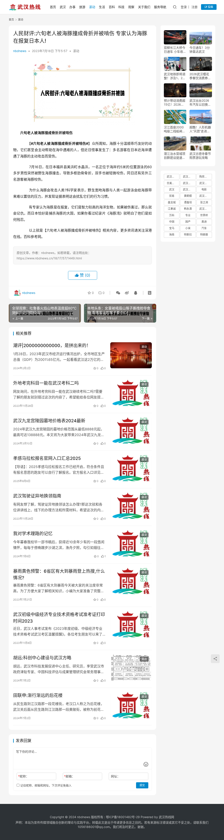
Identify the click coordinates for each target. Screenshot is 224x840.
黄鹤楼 (188, 195)
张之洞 (204, 202)
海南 (171, 234)
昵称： (23, 776)
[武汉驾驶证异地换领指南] (131, 506)
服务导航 (160, 7)
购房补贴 (204, 176)
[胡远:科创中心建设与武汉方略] (131, 668)
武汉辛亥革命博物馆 (205, 195)
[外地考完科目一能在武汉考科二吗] (131, 393)
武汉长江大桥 (205, 183)
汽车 (204, 228)
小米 (188, 228)
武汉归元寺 (205, 208)
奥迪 (204, 221)
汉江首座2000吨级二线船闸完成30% (174, 129)
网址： (115, 776)
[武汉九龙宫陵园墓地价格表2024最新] (131, 430)
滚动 (92, 7)
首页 (53, 7)
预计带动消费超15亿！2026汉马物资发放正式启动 (174, 103)
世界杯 (204, 215)
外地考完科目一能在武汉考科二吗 (46, 383)
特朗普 (204, 234)
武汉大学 (172, 176)
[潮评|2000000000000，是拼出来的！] (131, 355)
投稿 (210, 7)
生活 (102, 7)
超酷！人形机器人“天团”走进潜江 (200, 129)
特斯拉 (188, 234)
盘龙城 (172, 202)
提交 (142, 785)
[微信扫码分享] (118, 293)
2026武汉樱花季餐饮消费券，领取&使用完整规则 (200, 76)
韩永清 (188, 208)
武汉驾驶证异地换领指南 (37, 496)
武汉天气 (188, 183)
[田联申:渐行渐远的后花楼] (131, 705)
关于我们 (144, 7)
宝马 (171, 228)
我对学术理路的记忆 (32, 533)
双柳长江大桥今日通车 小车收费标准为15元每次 (175, 50)
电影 (204, 189)
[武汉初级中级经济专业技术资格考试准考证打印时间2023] (131, 624)
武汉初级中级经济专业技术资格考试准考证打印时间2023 (59, 617)
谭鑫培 (188, 202)
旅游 (82, 7)
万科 (171, 215)
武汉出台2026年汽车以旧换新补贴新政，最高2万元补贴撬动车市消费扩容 (200, 103)
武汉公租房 (189, 176)
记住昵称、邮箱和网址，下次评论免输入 (45, 785)
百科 (112, 7)
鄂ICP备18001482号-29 (123, 817)
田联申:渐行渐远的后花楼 (38, 695)
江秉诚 (172, 208)
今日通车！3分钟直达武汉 (199, 49)
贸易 (171, 195)
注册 (194, 7)
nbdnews (19, 51)
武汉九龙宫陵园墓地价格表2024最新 (49, 420)
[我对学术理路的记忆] (131, 543)
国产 (188, 221)
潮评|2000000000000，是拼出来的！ (52, 345)
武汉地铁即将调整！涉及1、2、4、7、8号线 (175, 76)
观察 (131, 7)
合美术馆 (172, 183)
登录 (184, 7)
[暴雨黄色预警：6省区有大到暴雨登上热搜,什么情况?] (131, 581)
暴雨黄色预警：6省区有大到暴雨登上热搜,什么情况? (59, 574)
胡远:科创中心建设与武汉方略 (42, 657)
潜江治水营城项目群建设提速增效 (174, 156)
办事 (72, 7)
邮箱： (69, 776)
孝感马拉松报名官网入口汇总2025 (47, 458)
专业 (188, 215)
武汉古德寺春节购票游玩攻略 (200, 155)
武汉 (63, 7)
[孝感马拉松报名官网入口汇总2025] (131, 468)
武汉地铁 (188, 189)
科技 (121, 7)
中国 (171, 221)
